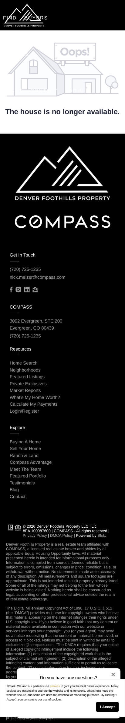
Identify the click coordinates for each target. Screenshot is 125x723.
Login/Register (24, 411)
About (13, 91)
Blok (101, 535)
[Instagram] (18, 289)
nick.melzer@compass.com (38, 277)
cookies (55, 686)
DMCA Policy (61, 535)
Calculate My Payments (34, 404)
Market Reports (25, 390)
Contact (44, 91)
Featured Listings (27, 376)
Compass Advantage (31, 462)
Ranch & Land (24, 455)
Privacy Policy (35, 535)
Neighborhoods (25, 370)
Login (74, 91)
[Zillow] (34, 289)
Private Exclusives (28, 383)
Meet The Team (25, 469)
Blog (14, 489)
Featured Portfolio (28, 476)
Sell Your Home (25, 448)
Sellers (16, 54)
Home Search (24, 363)
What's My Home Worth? (35, 397)
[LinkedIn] (26, 289)
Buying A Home (25, 442)
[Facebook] (11, 289)
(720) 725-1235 (25, 269)
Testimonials (22, 483)
